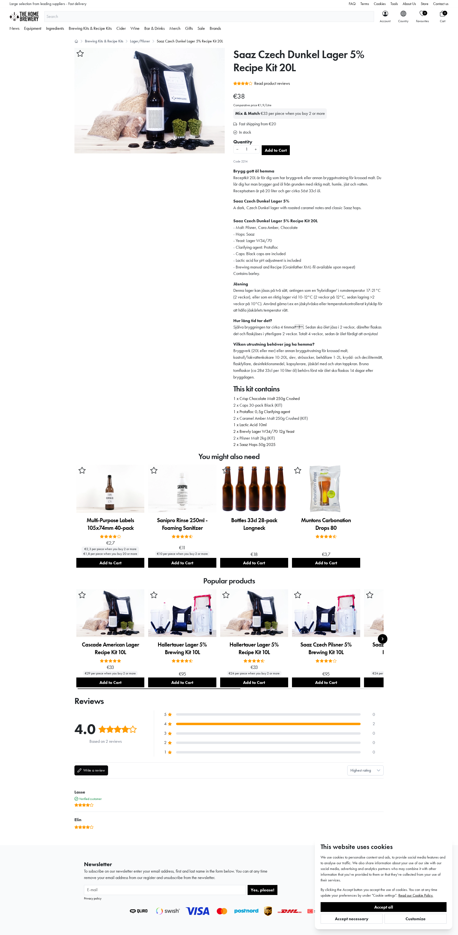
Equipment (32, 28)
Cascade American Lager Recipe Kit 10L (110, 648)
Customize (416, 918)
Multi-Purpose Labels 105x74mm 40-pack (110, 523)
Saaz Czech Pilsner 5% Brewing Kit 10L (326, 648)
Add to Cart (276, 150)
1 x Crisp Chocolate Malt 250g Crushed (266, 398)
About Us (409, 3)
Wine (135, 28)
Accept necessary (352, 918)
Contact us (440, 3)
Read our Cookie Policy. (415, 895)
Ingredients (55, 28)
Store (424, 3)
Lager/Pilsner (140, 41)
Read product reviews (272, 83)
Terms (364, 3)
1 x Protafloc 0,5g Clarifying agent (261, 411)
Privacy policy (92, 898)
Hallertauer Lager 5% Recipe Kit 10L (254, 648)
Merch (174, 28)
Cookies (380, 3)
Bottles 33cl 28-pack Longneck (254, 523)
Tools (394, 3)
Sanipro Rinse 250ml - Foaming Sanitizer (182, 523)
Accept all (383, 907)
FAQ (352, 3)
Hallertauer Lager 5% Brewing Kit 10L (182, 648)
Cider (121, 28)
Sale (201, 28)
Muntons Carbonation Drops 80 (326, 523)
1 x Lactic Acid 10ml (250, 425)
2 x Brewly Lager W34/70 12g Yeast (263, 431)
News (14, 28)
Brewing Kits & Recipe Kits (90, 28)
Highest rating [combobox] (360, 770)
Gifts (189, 28)
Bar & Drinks (154, 28)
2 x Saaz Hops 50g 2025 (254, 444)
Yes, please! (262, 890)
